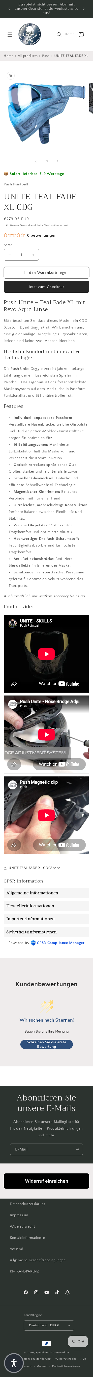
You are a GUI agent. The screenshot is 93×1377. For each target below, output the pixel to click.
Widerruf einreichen (46, 1181)
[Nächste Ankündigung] (83, 8)
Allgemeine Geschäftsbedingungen (38, 1260)
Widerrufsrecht (22, 1227)
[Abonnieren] (77, 1149)
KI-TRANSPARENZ (24, 1271)
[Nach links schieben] (35, 161)
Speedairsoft (44, 1352)
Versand (25, 225)
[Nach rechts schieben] (57, 161)
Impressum (19, 1215)
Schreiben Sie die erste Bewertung (46, 1044)
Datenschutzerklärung (28, 1204)
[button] (9, 34)
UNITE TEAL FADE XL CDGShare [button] (34, 868)
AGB (83, 1358)
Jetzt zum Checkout (46, 287)
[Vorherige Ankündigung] (9, 8)
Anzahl (8, 245)
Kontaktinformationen (27, 1238)
